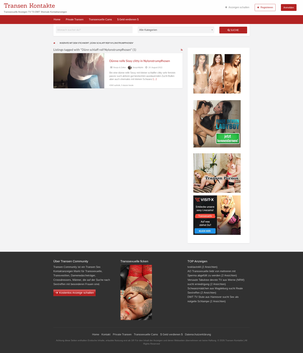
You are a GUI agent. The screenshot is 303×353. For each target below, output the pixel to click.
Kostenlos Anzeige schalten (76, 292)
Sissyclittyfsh (137, 67)
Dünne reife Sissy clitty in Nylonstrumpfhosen (139, 61)
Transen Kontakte (29, 5)
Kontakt (105, 334)
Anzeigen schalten (239, 7)
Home (57, 19)
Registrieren (267, 7)
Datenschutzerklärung (198, 334)
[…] (155, 79)
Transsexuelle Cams (100, 19)
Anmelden (288, 7)
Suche (234, 30)
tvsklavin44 (194, 266)
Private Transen (74, 19)
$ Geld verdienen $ (128, 19)
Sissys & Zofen (119, 67)
